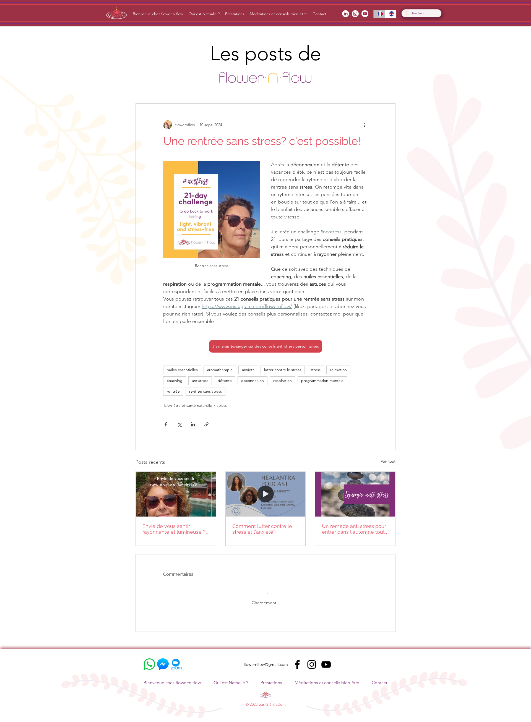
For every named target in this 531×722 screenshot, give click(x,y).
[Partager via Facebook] (165, 424)
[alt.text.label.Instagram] (355, 13)
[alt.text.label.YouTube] (364, 13)
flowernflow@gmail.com (266, 660)
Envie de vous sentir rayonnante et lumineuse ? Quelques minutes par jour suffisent (173, 529)
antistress (200, 380)
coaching (175, 380)
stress (316, 369)
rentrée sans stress (205, 391)
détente (225, 380)
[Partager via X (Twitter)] (179, 424)
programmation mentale (322, 380)
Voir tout (388, 461)
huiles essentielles (182, 369)
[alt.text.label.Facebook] (345, 13)
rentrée (173, 391)
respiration (282, 380)
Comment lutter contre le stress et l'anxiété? (262, 529)
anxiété (248, 369)
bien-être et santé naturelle (188, 405)
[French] (379, 14)
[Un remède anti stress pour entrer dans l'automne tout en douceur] (355, 494)
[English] (390, 14)
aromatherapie (220, 369)
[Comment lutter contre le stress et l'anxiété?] (266, 494)
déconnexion (252, 380)
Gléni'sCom (276, 699)
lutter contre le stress (282, 369)
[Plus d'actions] (364, 124)
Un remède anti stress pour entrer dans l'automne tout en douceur (354, 529)
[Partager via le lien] (206, 424)
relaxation (338, 369)
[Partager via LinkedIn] (193, 424)
